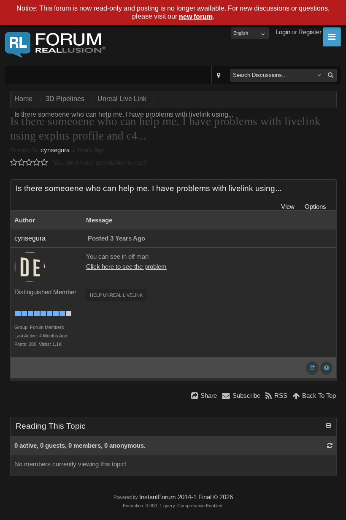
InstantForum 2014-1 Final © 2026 (186, 497)
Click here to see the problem (126, 266)
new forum (196, 16)
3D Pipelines (65, 98)
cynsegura (55, 150)
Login (283, 32)
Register (310, 32)
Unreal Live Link (121, 98)
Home (23, 98)
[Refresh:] (329, 445)
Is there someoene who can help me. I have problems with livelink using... (123, 114)
